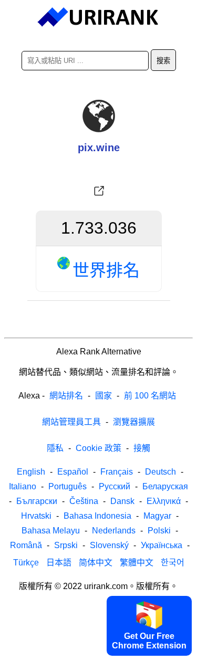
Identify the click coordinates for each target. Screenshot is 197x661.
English (31, 471)
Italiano (22, 486)
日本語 (58, 562)
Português (67, 486)
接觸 (141, 448)
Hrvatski (36, 515)
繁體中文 (136, 562)
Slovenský (109, 545)
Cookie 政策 (98, 448)
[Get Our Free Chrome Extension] (98, 652)
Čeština (83, 501)
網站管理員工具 (71, 421)
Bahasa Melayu (51, 530)
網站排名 (66, 395)
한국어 (172, 562)
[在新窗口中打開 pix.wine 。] (99, 191)
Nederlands (114, 530)
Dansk (122, 501)
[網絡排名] (98, 17)
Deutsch (160, 471)
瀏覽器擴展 (134, 421)
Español (72, 471)
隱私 (55, 448)
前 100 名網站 (150, 395)
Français (116, 471)
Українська (161, 545)
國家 (103, 395)
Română (26, 545)
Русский (114, 486)
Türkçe (26, 562)
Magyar (157, 515)
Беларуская (165, 486)
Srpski (66, 545)
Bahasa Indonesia (97, 515)
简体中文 (95, 562)
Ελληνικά (164, 501)
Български (36, 501)
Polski (159, 530)
